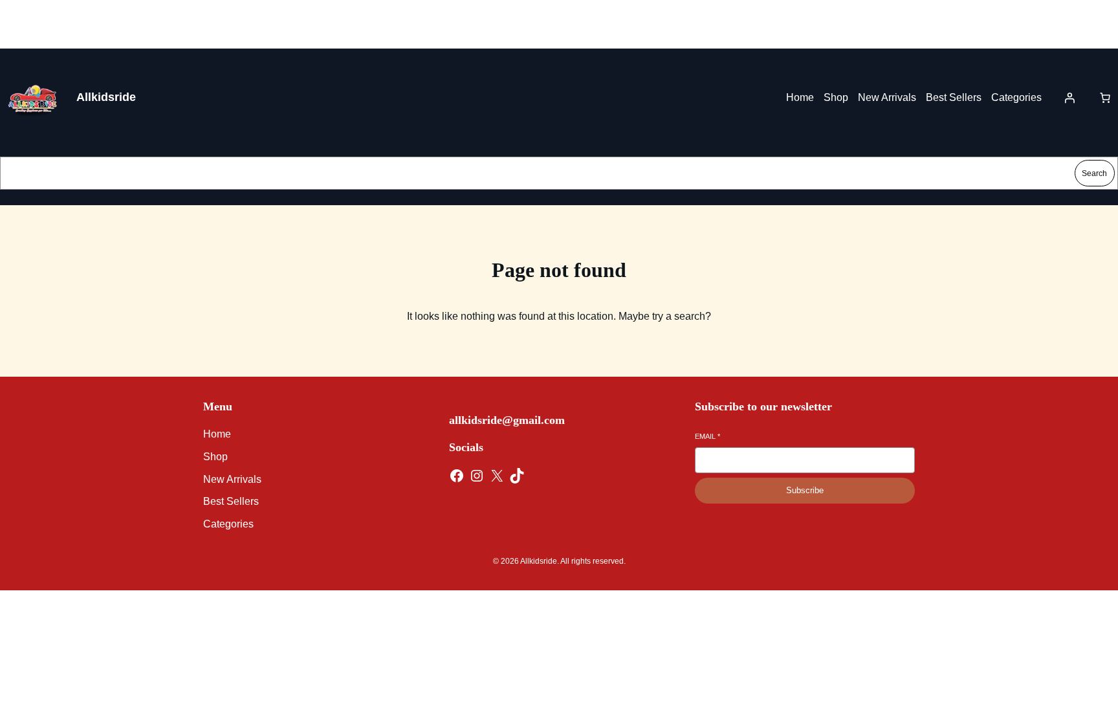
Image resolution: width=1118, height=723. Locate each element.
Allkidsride (106, 97)
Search (1094, 173)
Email (707, 436)
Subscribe (805, 490)
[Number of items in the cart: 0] (1105, 98)
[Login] (1069, 98)
